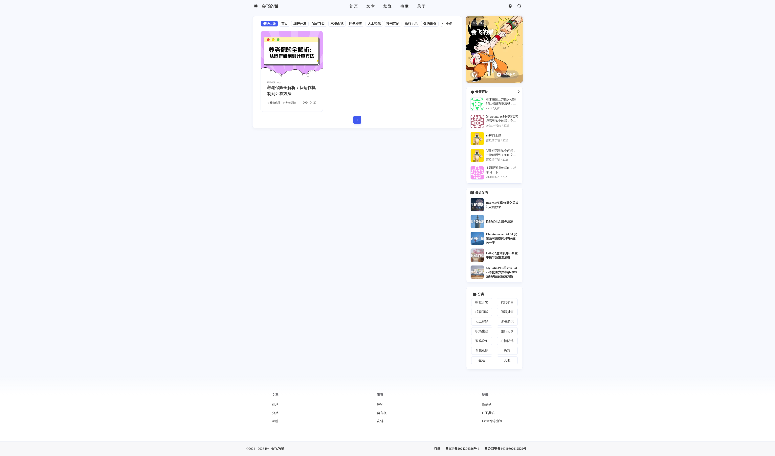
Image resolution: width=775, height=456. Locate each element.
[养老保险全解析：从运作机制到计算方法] (292, 53)
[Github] (474, 75)
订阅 (437, 448)
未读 (279, 82)
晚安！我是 (479, 23)
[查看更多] (518, 92)
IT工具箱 (488, 413)
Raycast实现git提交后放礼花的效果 (502, 205)
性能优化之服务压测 (499, 221)
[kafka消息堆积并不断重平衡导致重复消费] (477, 255)
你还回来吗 (493, 135)
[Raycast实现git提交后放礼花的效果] (477, 204)
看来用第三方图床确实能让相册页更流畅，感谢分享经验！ (501, 101)
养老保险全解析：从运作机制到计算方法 (291, 90)
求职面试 (337, 23)
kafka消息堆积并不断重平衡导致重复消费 (502, 255)
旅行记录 (411, 23)
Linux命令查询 (492, 421)
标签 (275, 421)
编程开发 (299, 23)
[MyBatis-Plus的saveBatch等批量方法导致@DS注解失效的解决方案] (477, 272)
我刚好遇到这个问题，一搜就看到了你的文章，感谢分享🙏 (501, 153)
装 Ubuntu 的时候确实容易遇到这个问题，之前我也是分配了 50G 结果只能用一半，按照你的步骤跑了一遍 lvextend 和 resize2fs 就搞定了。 (502, 119)
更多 (449, 23)
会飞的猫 (277, 448)
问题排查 (355, 23)
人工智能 (374, 23)
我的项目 (318, 23)
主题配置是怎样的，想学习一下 (501, 170)
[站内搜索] (519, 6)
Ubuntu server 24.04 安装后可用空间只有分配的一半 (501, 238)
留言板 (382, 413)
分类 (275, 413)
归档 (275, 405)
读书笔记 (392, 23)
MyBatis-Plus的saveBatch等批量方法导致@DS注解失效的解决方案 (501, 272)
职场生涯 (269, 23)
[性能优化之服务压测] (477, 221)
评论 (380, 405)
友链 (380, 421)
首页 (284, 23)
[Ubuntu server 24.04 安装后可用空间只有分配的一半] (477, 238)
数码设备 (429, 23)
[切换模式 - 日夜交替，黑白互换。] (510, 6)
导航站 (487, 405)
